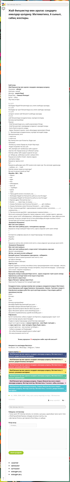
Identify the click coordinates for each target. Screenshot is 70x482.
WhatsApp (23, 347)
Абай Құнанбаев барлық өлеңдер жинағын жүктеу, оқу (28, 416)
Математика (55, 395)
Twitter (37, 347)
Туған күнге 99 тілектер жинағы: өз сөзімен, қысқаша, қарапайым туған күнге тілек (38, 414)
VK (17, 347)
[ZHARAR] (3, 3)
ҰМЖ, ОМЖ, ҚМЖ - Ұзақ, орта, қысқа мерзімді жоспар (32, 395)
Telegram (31, 347)
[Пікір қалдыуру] (3, 8)
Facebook (12, 347)
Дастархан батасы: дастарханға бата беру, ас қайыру (27, 418)
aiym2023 (57, 400)
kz (12, 395)
